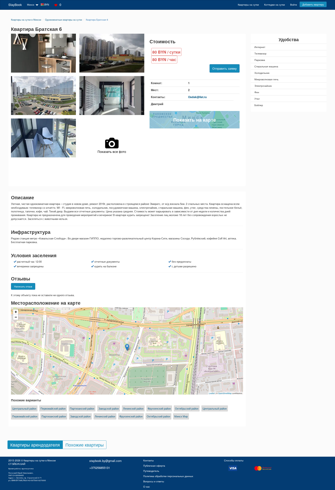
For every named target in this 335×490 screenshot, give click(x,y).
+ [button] (16, 312)
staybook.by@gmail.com (105, 460)
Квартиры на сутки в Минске (40, 460)
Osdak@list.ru (197, 97)
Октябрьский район (186, 408)
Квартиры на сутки (248, 4)
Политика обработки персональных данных (168, 476)
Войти (293, 4)
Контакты (148, 460)
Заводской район (108, 408)
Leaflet (212, 393)
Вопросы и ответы (153, 481)
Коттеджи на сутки (274, 4)
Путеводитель (151, 471)
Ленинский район (133, 408)
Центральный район (24, 408)
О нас (146, 486)
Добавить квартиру (313, 4)
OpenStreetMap (225, 393)
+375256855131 (99, 467)
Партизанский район (82, 408)
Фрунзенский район (159, 408)
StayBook (15, 4)
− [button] (16, 317)
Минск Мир (181, 416)
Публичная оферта (154, 465)
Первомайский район (53, 408)
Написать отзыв (23, 286)
